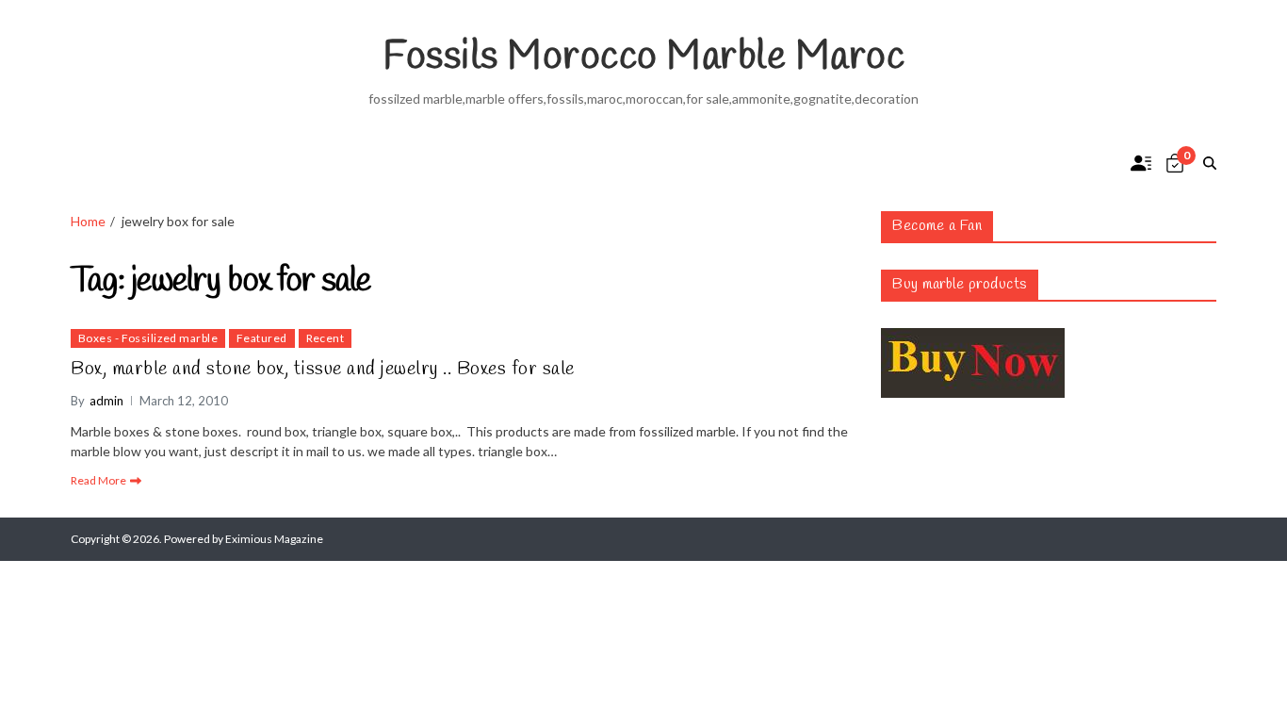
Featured (261, 338)
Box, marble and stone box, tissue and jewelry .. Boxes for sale (323, 369)
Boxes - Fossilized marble (148, 338)
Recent (325, 338)
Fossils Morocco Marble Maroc (643, 57)
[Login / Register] (1141, 163)
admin (106, 400)
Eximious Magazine (274, 539)
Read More (98, 480)
